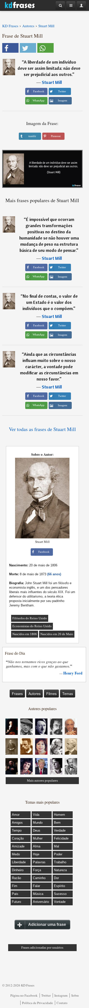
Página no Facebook (24, 995)
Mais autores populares (42, 780)
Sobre (75, 995)
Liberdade (19, 862)
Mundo (38, 822)
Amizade (18, 846)
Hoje (36, 854)
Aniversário (41, 902)
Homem (59, 814)
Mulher (38, 838)
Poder (58, 854)
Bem (57, 822)
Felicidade (61, 838)
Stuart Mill (52, 82)
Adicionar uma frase (47, 924)
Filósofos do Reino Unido (29, 618)
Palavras (39, 862)
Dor (56, 878)
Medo (16, 854)
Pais (15, 894)
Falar (36, 886)
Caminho (39, 878)
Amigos (17, 822)
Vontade (60, 902)
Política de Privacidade (37, 1003)
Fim (14, 886)
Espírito (59, 886)
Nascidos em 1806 (24, 634)
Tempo (17, 830)
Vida (36, 814)
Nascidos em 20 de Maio (56, 634)
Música (38, 894)
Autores (34, 693)
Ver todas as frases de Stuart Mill (42, 429)
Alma (36, 846)
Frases (17, 693)
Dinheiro (17, 870)
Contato (62, 1003)
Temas (67, 693)
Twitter (46, 995)
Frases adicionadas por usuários (42, 947)
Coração (18, 838)
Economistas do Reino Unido (32, 626)
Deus (36, 830)
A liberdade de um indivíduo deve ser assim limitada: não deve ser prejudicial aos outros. (49, 68)
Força (37, 870)
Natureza (60, 870)
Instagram (60, 995)
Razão (16, 878)
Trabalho (60, 862)
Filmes (51, 693)
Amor (16, 814)
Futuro (16, 902)
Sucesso (60, 894)
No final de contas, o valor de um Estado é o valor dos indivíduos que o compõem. (50, 302)
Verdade (60, 830)
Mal (56, 846)
